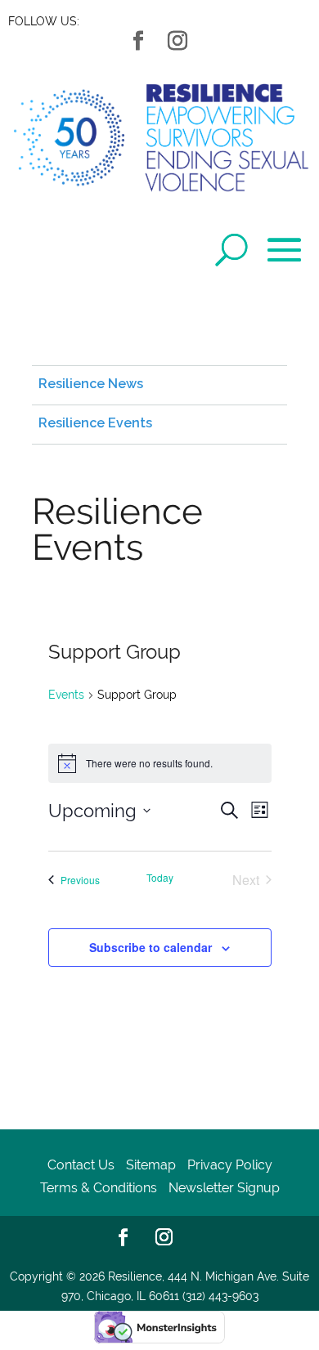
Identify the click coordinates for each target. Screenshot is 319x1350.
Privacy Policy (229, 1165)
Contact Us (81, 1165)
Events (66, 694)
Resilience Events (95, 423)
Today (159, 877)
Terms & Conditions (98, 1188)
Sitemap (151, 1165)
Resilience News (90, 383)
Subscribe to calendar (150, 947)
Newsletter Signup (224, 1188)
